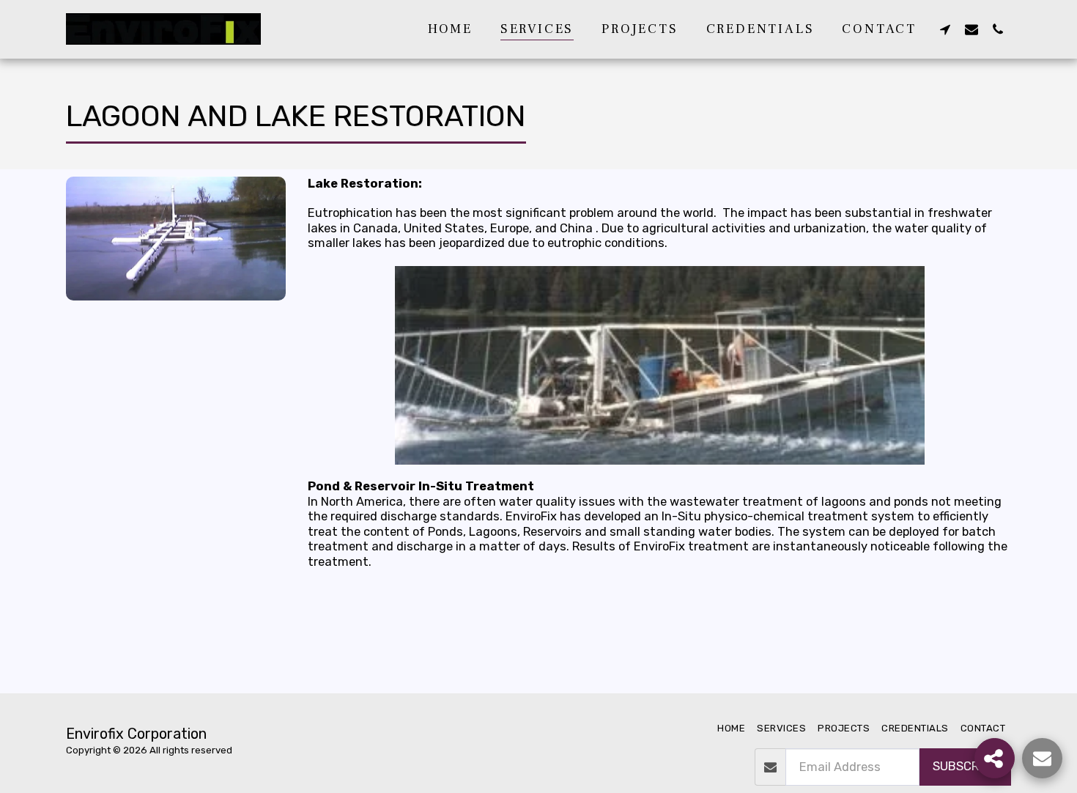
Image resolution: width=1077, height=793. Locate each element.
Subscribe (965, 766)
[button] (945, 29)
